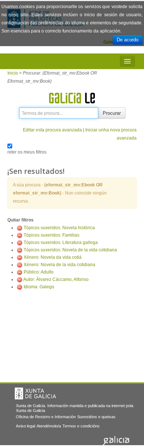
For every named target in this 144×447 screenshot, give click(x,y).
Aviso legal (25, 426)
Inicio (12, 73)
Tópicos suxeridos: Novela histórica (59, 227)
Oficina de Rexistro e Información (46, 417)
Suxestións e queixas (96, 417)
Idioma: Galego (39, 286)
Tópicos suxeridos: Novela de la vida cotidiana (70, 249)
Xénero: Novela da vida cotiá (53, 257)
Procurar (112, 112)
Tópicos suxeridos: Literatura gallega (61, 242)
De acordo (127, 39)
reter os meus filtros (27, 152)
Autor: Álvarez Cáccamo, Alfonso (56, 279)
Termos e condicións (81, 426)
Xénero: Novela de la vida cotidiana (59, 264)
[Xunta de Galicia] (35, 393)
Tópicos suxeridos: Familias (51, 235)
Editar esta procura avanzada (52, 130)
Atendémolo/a (49, 426)
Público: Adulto (39, 272)
